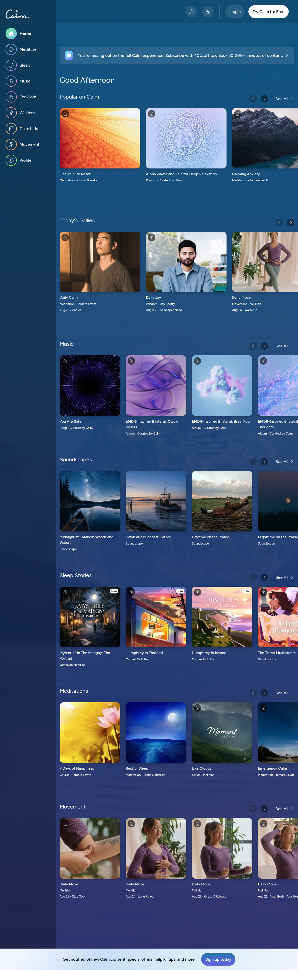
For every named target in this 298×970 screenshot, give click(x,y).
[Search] (191, 11)
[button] (177, 55)
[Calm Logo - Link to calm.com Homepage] (17, 14)
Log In (235, 11)
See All (281, 98)
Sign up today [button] (218, 959)
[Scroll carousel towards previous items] (253, 99)
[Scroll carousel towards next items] (264, 99)
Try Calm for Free (268, 11)
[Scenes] (207, 11)
